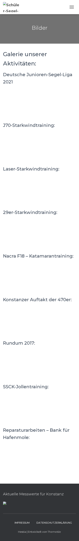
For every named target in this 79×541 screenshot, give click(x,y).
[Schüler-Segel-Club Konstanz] (13, 7)
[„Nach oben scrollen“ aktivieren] (71, 533)
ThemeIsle (54, 531)
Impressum (22, 522)
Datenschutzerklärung (54, 522)
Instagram (7, 522)
